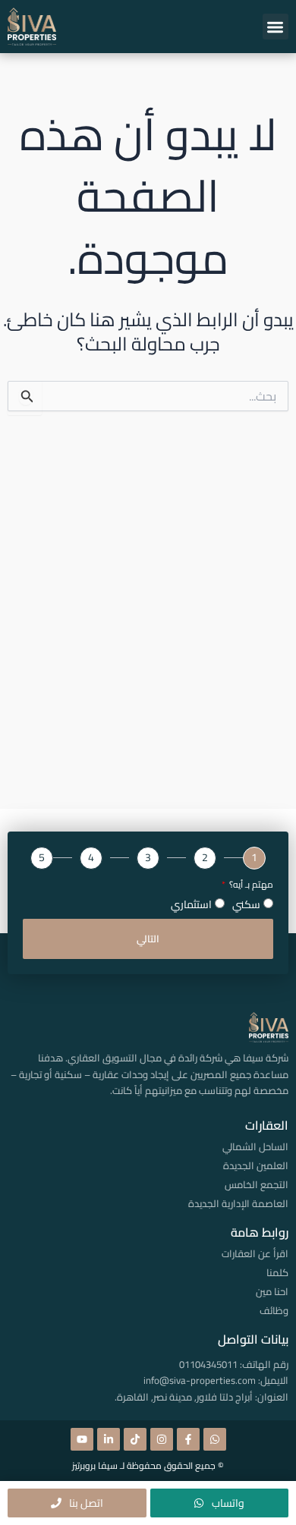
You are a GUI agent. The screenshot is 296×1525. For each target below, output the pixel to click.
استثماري (191, 904)
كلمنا (277, 1272)
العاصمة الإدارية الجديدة (238, 1203)
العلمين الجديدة (255, 1165)
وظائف (274, 1310)
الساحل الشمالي (255, 1146)
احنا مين (272, 1291)
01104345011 (208, 1364)
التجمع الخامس (256, 1184)
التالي (148, 938)
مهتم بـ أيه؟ (250, 885)
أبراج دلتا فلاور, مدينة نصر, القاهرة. (184, 1397)
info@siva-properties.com (199, 1380)
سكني (246, 904)
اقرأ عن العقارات (255, 1253)
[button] (276, 27)
